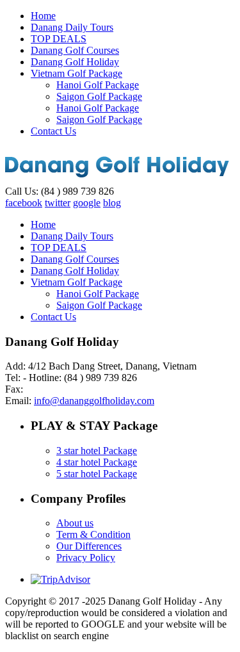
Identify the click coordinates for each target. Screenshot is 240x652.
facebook (23, 202)
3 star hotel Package (96, 450)
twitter (57, 202)
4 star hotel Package (96, 462)
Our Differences (89, 546)
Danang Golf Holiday (75, 61)
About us (74, 523)
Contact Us (53, 131)
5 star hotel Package (96, 473)
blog (112, 202)
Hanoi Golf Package (97, 84)
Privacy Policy (85, 557)
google (86, 202)
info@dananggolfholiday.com (94, 400)
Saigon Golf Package (99, 96)
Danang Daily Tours (72, 27)
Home (43, 15)
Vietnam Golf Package (76, 73)
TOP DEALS (58, 38)
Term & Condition (93, 534)
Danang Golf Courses (75, 50)
